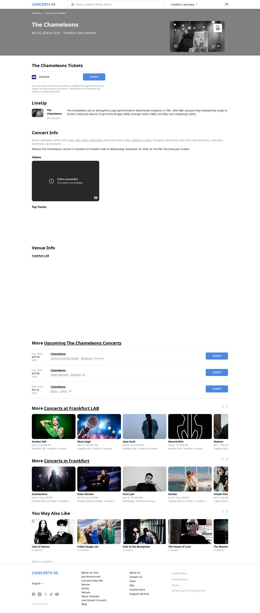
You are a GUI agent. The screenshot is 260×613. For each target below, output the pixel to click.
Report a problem (42, 561)
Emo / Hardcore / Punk (138, 140)
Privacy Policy (179, 579)
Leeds (63, 391)
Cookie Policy (179, 573)
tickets (94, 76)
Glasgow (75, 374)
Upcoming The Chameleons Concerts (82, 343)
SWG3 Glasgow (59, 374)
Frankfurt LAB (40, 255)
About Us (134, 572)
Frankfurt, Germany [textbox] (182, 4)
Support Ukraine (139, 593)
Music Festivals (90, 596)
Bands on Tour (90, 572)
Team (132, 581)
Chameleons (58, 353)
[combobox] (184, 4)
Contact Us (135, 577)
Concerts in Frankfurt (55, 13)
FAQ (131, 585)
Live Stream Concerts (94, 600)
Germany (36, 13)
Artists (85, 588)
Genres (86, 584)
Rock (71, 140)
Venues (86, 592)
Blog (84, 604)
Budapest (86, 358)
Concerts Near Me (92, 580)
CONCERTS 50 (43, 4)
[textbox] (38, 583)
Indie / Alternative (92, 140)
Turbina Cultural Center (65, 358)
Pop (78, 140)
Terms (175, 585)
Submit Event (137, 589)
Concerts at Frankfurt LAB (71, 408)
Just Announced (91, 576)
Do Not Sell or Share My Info (188, 590)
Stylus (54, 391)
